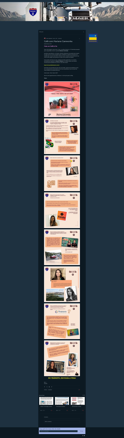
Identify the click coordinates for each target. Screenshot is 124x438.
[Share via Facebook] (44, 386)
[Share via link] (51, 386)
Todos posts (41, 31)
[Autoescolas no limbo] (78, 401)
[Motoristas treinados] (62, 401)
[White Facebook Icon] (82, 435)
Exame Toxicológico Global (46, 406)
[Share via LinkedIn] (49, 386)
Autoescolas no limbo (76, 406)
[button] (83, 31)
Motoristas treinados (60, 406)
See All (84, 395)
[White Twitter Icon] (84, 435)
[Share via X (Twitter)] (46, 386)
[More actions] (79, 38)
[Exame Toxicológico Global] (46, 401)
